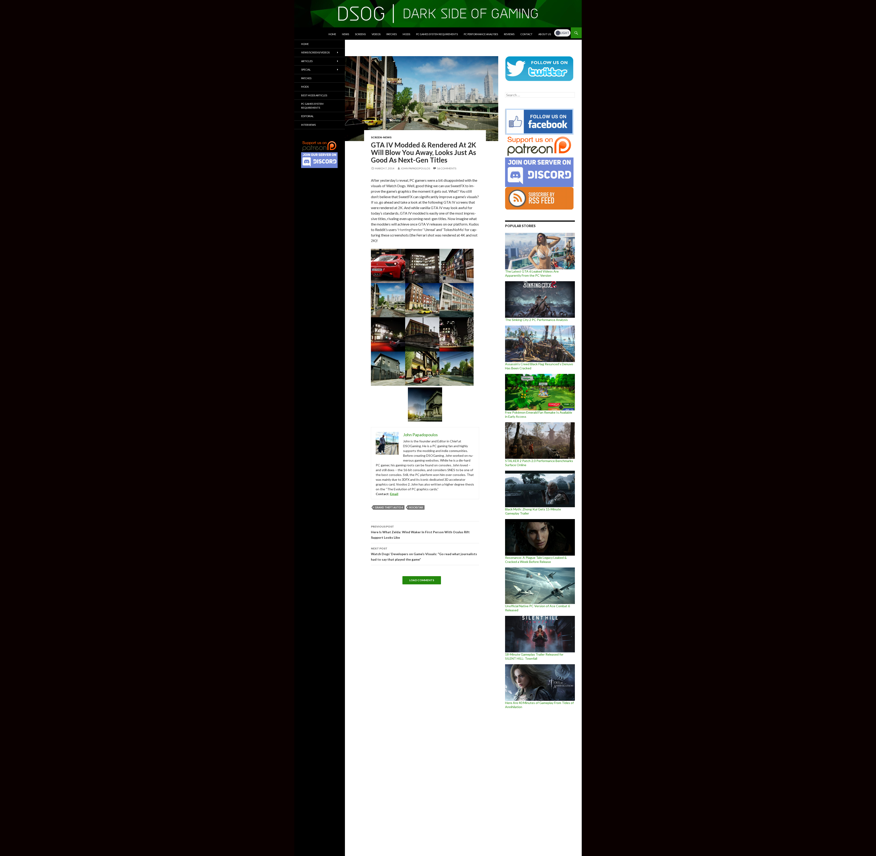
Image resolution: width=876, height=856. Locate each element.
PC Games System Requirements (437, 34)
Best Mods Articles (314, 95)
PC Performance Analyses (481, 34)
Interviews (308, 124)
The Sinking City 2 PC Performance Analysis (536, 320)
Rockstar (416, 507)
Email (394, 494)
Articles (307, 61)
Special (306, 69)
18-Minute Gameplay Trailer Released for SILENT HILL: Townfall (534, 656)
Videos (376, 34)
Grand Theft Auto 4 (389, 507)
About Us (544, 34)
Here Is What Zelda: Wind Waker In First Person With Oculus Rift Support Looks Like (420, 532)
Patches (391, 34)
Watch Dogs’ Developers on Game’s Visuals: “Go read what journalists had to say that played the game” (424, 554)
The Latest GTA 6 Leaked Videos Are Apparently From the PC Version (532, 273)
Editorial (307, 116)
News (345, 34)
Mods (406, 34)
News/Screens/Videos (315, 52)
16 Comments (446, 168)
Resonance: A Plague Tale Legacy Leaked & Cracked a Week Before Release (536, 560)
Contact (526, 34)
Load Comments (421, 580)
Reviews (509, 34)
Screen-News (381, 137)
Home (332, 34)
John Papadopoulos (415, 168)
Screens (360, 34)
